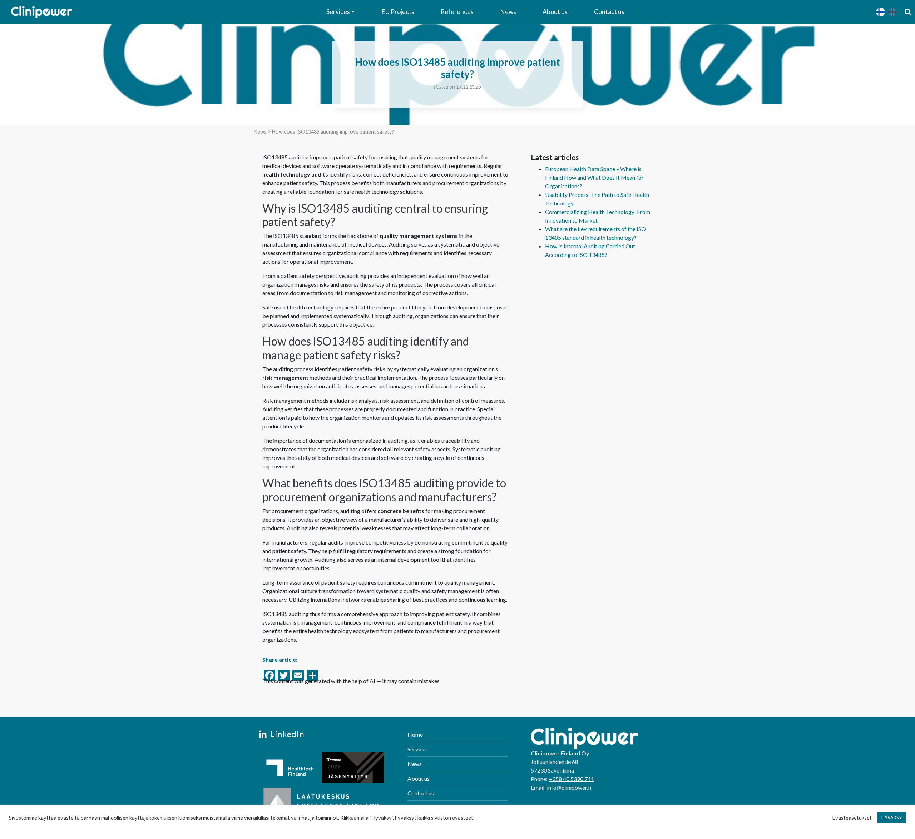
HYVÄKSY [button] (891, 817)
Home (415, 734)
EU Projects (397, 11)
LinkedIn (286, 734)
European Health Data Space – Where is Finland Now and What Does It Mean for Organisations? (594, 177)
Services (338, 11)
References (457, 11)
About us (555, 11)
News (508, 11)
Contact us (609, 11)
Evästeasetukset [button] (852, 818)
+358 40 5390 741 (571, 778)
